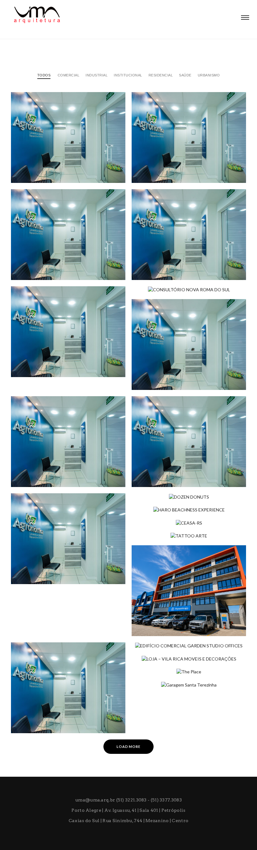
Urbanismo (209, 75)
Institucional (128, 75)
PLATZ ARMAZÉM (38, 714)
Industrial (97, 75)
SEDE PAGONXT (37, 468)
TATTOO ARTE (156, 543)
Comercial (69, 75)
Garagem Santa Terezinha (172, 692)
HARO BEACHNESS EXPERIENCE (174, 517)
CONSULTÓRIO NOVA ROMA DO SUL (180, 297)
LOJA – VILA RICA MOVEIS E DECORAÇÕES (185, 666)
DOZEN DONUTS (159, 504)
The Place (152, 679)
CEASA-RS (151, 530)
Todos (44, 75)
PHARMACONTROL (40, 358)
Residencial (161, 75)
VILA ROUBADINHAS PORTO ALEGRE (180, 164)
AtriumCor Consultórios (172, 468)
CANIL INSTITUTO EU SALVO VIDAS (57, 261)
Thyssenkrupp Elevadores (172, 617)
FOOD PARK (153, 371)
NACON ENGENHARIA (43, 164)
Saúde (185, 75)
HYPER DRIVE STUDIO (43, 565)
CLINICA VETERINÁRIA (164, 261)
